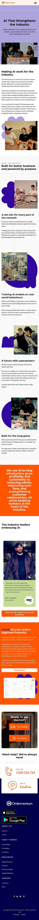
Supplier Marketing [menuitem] (7, 873)
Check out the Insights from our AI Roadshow (19, 614)
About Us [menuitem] (5, 831)
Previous (1, 574)
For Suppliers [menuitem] (6, 848)
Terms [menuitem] (23, 914)
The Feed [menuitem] (5, 865)
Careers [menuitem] (4, 834)
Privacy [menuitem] (16, 914)
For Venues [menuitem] (5, 852)
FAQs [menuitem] (3, 887)
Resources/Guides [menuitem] (7, 869)
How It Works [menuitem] (6, 844)
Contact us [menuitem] (5, 883)
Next (38, 574)
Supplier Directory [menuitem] (7, 862)
